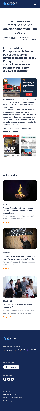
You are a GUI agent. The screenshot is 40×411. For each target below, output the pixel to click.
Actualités (6, 391)
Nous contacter (11, 367)
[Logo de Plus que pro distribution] (10, 3)
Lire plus (6, 222)
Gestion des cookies (10, 394)
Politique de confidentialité (12, 397)
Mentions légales (9, 401)
